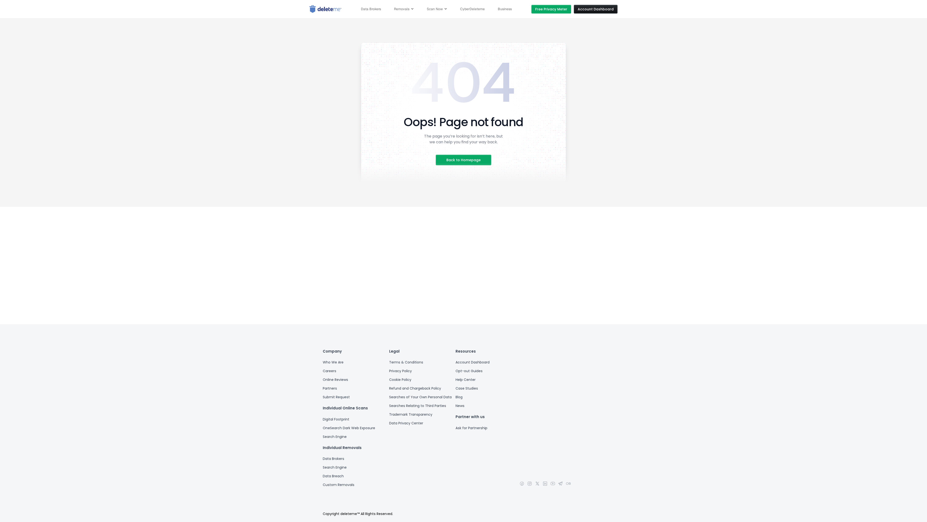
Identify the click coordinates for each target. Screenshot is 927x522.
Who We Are (333, 362)
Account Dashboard (473, 362)
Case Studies (467, 388)
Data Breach (333, 476)
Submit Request (336, 397)
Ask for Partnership (471, 428)
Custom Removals (338, 484)
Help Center (466, 379)
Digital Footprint (336, 419)
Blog (459, 397)
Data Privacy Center (406, 423)
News (460, 405)
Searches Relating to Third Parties (417, 405)
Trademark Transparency (410, 414)
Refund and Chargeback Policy (415, 388)
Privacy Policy (400, 371)
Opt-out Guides (469, 371)
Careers (329, 371)
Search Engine (335, 436)
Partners (330, 388)
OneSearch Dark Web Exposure (349, 428)
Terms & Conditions (406, 362)
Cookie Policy (400, 379)
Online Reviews (335, 379)
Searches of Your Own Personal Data (420, 397)
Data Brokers (333, 458)
